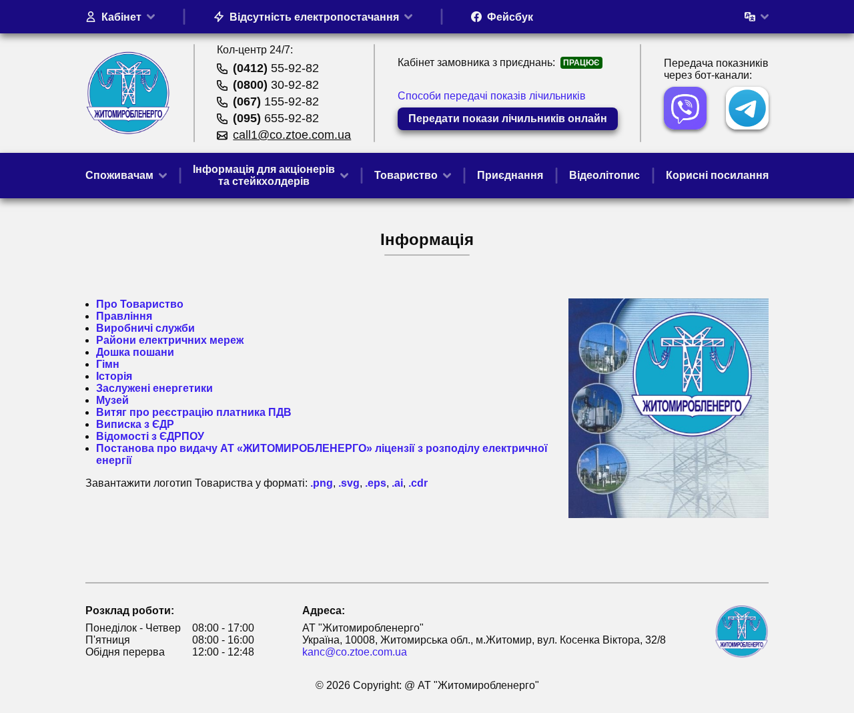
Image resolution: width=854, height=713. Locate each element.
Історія (114, 376)
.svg (349, 483)
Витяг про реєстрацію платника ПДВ (194, 412)
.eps (375, 483)
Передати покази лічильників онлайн (507, 118)
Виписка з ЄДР (135, 424)
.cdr (418, 483)
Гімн (107, 364)
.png (321, 483)
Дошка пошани (135, 352)
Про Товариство (139, 304)
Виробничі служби (145, 328)
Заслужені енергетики (154, 388)
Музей (112, 400)
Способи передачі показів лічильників (492, 95)
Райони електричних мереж (170, 340)
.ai (397, 483)
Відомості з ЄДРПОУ (150, 436)
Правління (124, 316)
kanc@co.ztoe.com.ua (354, 652)
